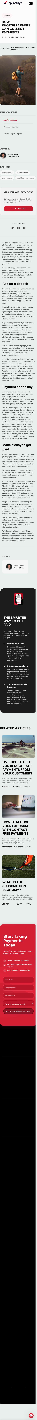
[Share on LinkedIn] (18, 228)
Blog (7, 48)
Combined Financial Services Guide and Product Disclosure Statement (18, 1315)
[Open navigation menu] (31, 3)
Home (2, 48)
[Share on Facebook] (24, 228)
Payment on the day (11, 127)
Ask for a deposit (10, 120)
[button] (18, 208)
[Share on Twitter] (12, 228)
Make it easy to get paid (13, 134)
